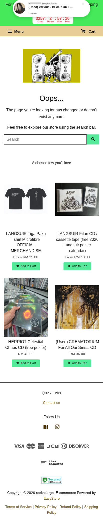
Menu (18, 32)
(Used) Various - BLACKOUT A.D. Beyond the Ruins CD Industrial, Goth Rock (51, 10)
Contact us (51, 403)
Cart (92, 32)
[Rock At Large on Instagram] (57, 428)
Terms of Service (18, 507)
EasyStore (52, 498)
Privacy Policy (45, 507)
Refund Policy (70, 507)
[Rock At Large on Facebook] (45, 428)
